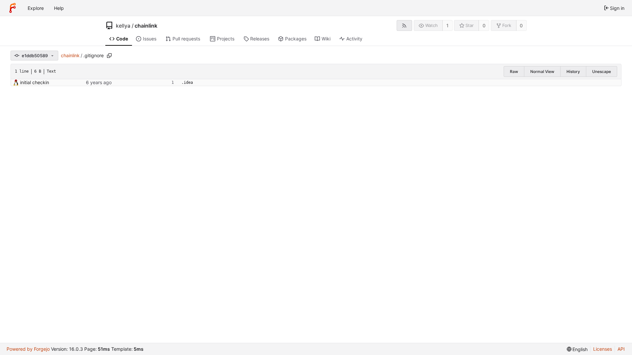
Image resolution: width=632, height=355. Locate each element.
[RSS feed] (404, 25)
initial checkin (34, 82)
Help (59, 8)
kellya (123, 25)
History (573, 71)
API (621, 349)
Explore (36, 8)
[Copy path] (109, 55)
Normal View (542, 71)
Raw (514, 71)
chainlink (146, 25)
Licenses (602, 349)
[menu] (577, 349)
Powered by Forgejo (28, 349)
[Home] (12, 8)
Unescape (601, 71)
